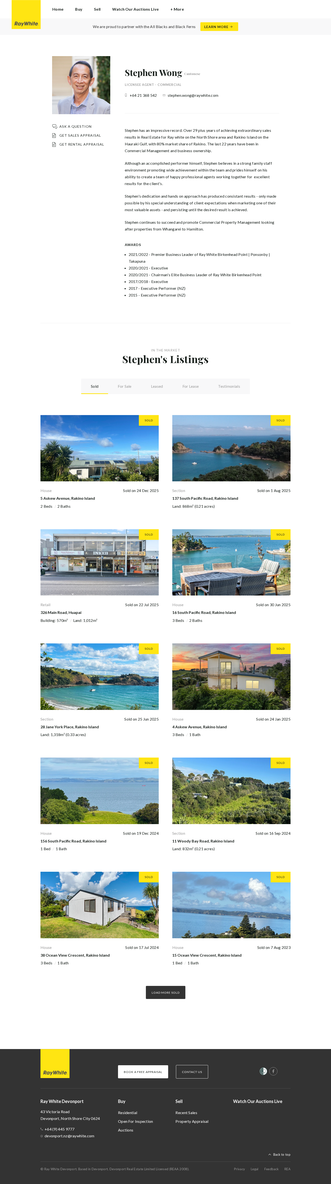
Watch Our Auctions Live (135, 9)
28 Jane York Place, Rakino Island (69, 726)
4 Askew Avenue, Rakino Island (199, 726)
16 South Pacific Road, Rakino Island (204, 612)
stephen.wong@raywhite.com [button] (193, 95)
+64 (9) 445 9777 (60, 1129)
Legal (255, 1169)
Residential (127, 1112)
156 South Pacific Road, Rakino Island (73, 841)
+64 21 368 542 (143, 95)
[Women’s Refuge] (263, 1072)
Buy (122, 1101)
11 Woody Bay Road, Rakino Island (203, 841)
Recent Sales (186, 1112)
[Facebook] (273, 1071)
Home (57, 9)
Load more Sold (166, 992)
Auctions (125, 1130)
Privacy (239, 1169)
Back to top (282, 1154)
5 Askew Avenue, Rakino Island (67, 498)
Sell (179, 1101)
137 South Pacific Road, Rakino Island (205, 498)
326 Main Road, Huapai (60, 612)
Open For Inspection (135, 1121)
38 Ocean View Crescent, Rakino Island (75, 955)
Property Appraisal (191, 1121)
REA (287, 1169)
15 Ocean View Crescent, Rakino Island (207, 955)
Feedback (271, 1169)
